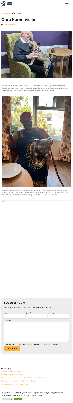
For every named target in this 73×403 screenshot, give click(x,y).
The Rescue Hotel (9, 24)
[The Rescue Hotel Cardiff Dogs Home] (6, 3)
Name (6, 313)
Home (3, 13)
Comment (8, 321)
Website (51, 313)
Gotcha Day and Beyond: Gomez (12, 375)
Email (28, 313)
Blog (7, 13)
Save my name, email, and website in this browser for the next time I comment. (33, 344)
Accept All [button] (18, 399)
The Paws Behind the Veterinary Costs (14, 384)
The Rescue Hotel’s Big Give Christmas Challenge (18, 381)
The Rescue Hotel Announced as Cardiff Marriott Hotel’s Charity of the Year (27, 378)
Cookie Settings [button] (7, 399)
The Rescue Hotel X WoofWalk (11, 371)
